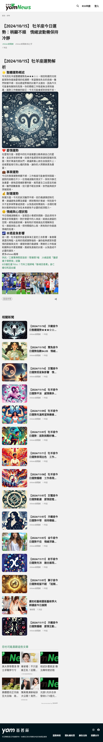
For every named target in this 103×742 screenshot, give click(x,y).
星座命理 (7, 298)
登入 (96, 6)
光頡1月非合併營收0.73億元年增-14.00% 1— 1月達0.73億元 (49, 694)
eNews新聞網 (8, 44)
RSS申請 (86, 6)
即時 (8, 16)
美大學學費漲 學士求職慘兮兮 (10, 668)
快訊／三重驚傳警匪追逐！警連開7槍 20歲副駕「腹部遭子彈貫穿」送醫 (30, 259)
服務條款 (57, 735)
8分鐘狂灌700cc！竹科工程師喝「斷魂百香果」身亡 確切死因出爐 (29, 266)
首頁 (3, 16)
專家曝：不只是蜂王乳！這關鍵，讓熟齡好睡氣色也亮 (29, 668)
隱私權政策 (70, 735)
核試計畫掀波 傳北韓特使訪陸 (49, 668)
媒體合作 (95, 735)
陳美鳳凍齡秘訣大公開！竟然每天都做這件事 (29, 694)
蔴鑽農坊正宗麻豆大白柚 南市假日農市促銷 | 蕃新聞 (10, 694)
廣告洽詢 (83, 735)
